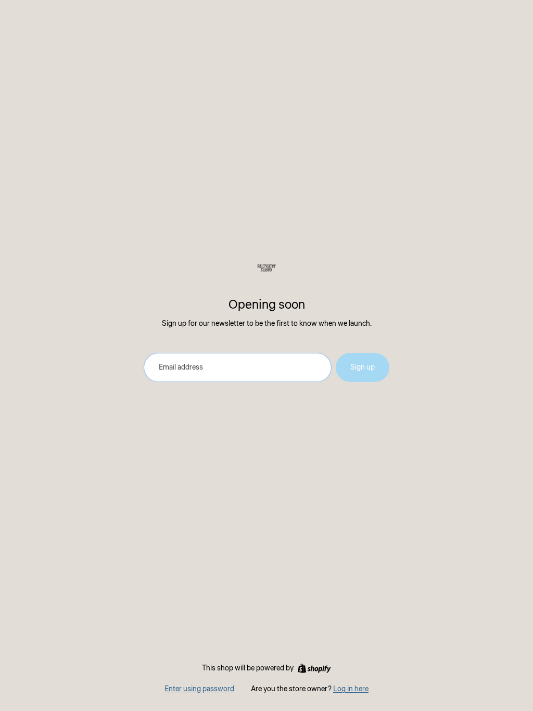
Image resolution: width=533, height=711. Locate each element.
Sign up (362, 367)
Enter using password (199, 689)
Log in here (351, 689)
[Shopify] (314, 668)
